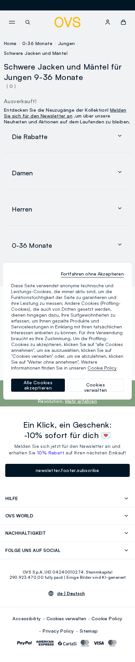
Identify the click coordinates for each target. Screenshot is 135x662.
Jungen (66, 43)
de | (71, 593)
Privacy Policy (58, 631)
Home (10, 43)
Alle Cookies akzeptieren (38, 385)
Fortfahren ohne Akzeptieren (92, 273)
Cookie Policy (106, 618)
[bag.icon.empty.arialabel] (123, 22)
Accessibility (26, 618)
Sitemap (89, 631)
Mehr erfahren (81, 401)
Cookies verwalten (66, 618)
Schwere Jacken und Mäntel (36, 53)
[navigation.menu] (11, 22)
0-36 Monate (37, 43)
